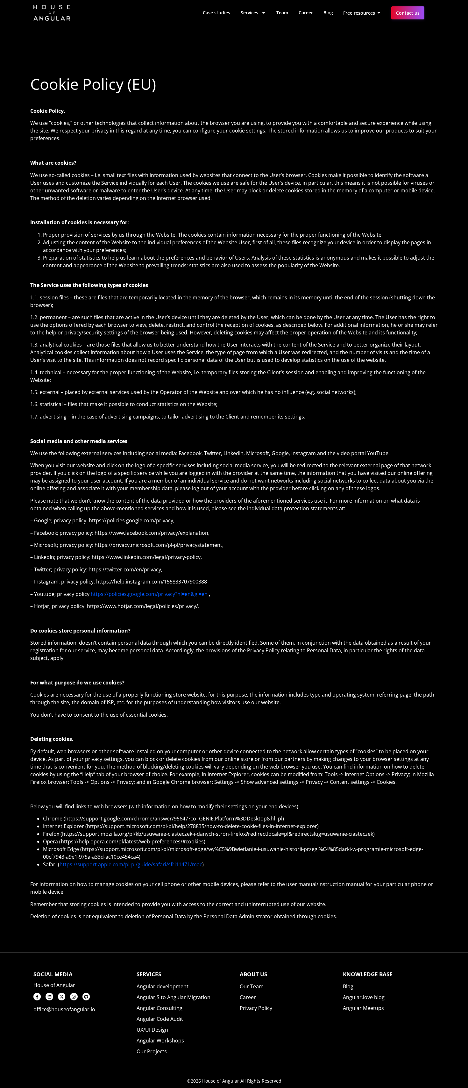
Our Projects (152, 1051)
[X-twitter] (61, 996)
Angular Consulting (159, 1008)
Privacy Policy (256, 1008)
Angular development (162, 986)
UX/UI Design (152, 1029)
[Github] (86, 996)
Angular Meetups (363, 1008)
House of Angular (54, 985)
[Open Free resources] (379, 13)
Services (249, 13)
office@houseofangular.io (64, 1009)
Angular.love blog (364, 997)
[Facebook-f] (37, 996)
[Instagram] (73, 996)
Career (306, 13)
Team (282, 13)
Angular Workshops (160, 1040)
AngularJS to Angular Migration (173, 997)
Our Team (252, 986)
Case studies (216, 13)
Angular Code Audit (160, 1018)
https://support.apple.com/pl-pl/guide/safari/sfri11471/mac (131, 864)
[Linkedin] (49, 996)
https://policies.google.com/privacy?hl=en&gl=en (149, 594)
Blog (328, 13)
